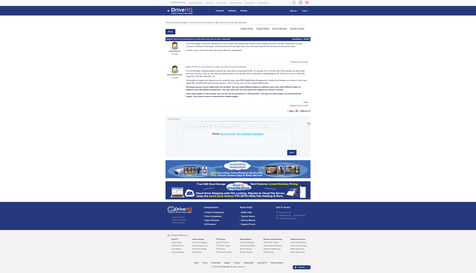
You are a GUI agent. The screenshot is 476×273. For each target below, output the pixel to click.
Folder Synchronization (299, 246)
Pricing (243, 11)
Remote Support (297, 28)
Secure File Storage (199, 249)
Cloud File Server (177, 246)
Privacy (237, 263)
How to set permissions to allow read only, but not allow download (220, 23)
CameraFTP (262, 263)
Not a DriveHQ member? (250, 133)
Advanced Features (298, 239)
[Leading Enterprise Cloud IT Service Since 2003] (238, 190)
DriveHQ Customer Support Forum (180, 23)
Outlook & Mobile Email (272, 249)
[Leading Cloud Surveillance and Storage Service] (238, 169)
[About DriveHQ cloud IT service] (179, 211)
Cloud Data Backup (247, 242)
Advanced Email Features (273, 246)
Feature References (180, 235)
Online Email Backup (247, 246)
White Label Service (298, 252)
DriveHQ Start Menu (178, 2)
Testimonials (248, 263)
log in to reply (227, 133)
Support (227, 263)
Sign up (293, 11)
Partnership (215, 263)
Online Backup (245, 239)
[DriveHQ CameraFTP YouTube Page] (307, 2)
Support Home (246, 28)
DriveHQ (226, 267)
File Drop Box (221, 3)
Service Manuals (279, 28)
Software (232, 11)
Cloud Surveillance (179, 220)
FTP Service (220, 239)
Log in (304, 11)
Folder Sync (210, 3)
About (196, 263)
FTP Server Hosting (223, 246)
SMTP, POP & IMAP (271, 242)
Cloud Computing (177, 252)
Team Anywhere (263, 3)
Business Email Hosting (273, 239)
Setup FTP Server (222, 242)
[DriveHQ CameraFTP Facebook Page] (294, 2)
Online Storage (198, 239)
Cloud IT (174, 239)
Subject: (170, 39)
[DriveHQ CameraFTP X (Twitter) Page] (301, 2)
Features (220, 11)
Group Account (250, 3)
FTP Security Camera (224, 252)
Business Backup (246, 252)
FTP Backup (220, 249)
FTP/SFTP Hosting (235, 3)
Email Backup (269, 252)
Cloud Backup (176, 249)
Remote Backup (246, 249)
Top (309, 123)
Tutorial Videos (262, 28)
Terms (205, 263)
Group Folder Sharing (298, 242)
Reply (170, 32)
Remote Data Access (200, 246)
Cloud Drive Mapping (195, 3)
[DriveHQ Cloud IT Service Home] (180, 10)
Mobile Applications (297, 249)
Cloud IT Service (178, 217)
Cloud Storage (176, 242)
